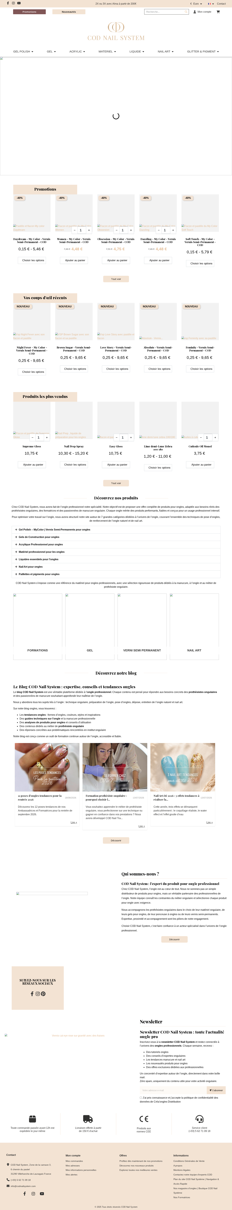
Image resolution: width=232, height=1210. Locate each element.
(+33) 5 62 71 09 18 (199, 1131)
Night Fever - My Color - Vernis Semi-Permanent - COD (31, 350)
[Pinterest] (43, 993)
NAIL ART (164, 51)
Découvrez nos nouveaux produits (136, 1165)
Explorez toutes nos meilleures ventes (138, 1170)
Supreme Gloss (32, 446)
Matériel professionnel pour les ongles (42, 552)
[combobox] (161, 11)
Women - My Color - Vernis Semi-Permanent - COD (74, 241)
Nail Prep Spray (74, 446)
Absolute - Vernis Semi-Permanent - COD (158, 349)
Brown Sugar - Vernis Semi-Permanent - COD (74, 349)
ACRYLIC (75, 51)
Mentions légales (181, 1170)
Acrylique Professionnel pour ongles (41, 544)
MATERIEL (106, 51)
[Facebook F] (7, 3)
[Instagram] (13, 3)
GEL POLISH (21, 51)
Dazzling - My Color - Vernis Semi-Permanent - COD (158, 241)
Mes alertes (71, 1174)
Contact (221, 3)
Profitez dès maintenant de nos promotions (140, 1161)
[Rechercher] (186, 11)
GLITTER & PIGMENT (201, 51)
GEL (50, 51)
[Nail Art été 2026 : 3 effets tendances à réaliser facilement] (182, 767)
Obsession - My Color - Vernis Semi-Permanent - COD (115, 241)
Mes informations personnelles (81, 1170)
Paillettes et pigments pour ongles (39, 574)
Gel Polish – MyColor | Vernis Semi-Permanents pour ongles (54, 529)
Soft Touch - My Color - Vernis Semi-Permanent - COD (200, 242)
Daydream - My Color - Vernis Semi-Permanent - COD (31, 241)
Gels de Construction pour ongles (39, 537)
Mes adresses (73, 1165)
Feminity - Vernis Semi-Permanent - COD (200, 349)
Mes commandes (74, 1161)
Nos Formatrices (181, 1197)
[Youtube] (19, 3)
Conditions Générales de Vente (189, 1161)
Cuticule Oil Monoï (200, 446)
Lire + (74, 822)
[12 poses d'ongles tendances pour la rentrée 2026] (47, 767)
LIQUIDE (135, 51)
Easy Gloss (116, 446)
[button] (218, 12)
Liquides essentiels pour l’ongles (38, 559)
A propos (177, 1165)
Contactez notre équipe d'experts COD (192, 1174)
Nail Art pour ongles (31, 566)
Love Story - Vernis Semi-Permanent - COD (116, 349)
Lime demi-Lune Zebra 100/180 (158, 448)
